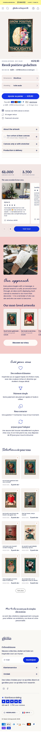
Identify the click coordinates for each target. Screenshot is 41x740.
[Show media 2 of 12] (13, 56)
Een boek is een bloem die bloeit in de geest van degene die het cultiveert (29, 331)
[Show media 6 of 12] (19, 56)
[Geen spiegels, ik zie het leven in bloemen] (11, 565)
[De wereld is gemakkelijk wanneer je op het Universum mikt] (30, 532)
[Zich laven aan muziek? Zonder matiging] (11, 532)
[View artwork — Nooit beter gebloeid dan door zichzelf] (11, 319)
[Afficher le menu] (3, 8)
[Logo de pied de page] (7, 639)
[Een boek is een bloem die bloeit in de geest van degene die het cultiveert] (11, 500)
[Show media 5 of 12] (18, 56)
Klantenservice (10, 667)
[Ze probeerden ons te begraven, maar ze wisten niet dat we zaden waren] (30, 565)
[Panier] (38, 8)
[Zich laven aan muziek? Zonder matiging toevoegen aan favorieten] (17, 523)
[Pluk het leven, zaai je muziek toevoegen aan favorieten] (36, 490)
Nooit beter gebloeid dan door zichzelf (12, 331)
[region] (20, 203)
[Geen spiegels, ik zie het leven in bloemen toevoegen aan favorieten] (17, 556)
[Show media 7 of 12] (21, 56)
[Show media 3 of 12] (15, 56)
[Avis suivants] (10, 229)
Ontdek (6, 674)
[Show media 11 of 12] (27, 56)
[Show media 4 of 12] (16, 56)
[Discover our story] (20, 260)
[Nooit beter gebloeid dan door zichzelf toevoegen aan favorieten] (17, 457)
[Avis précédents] (4, 229)
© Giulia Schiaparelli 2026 (11, 719)
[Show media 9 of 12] (24, 56)
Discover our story (21, 343)
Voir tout (27, 229)
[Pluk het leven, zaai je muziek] (30, 500)
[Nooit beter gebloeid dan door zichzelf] (11, 467)
